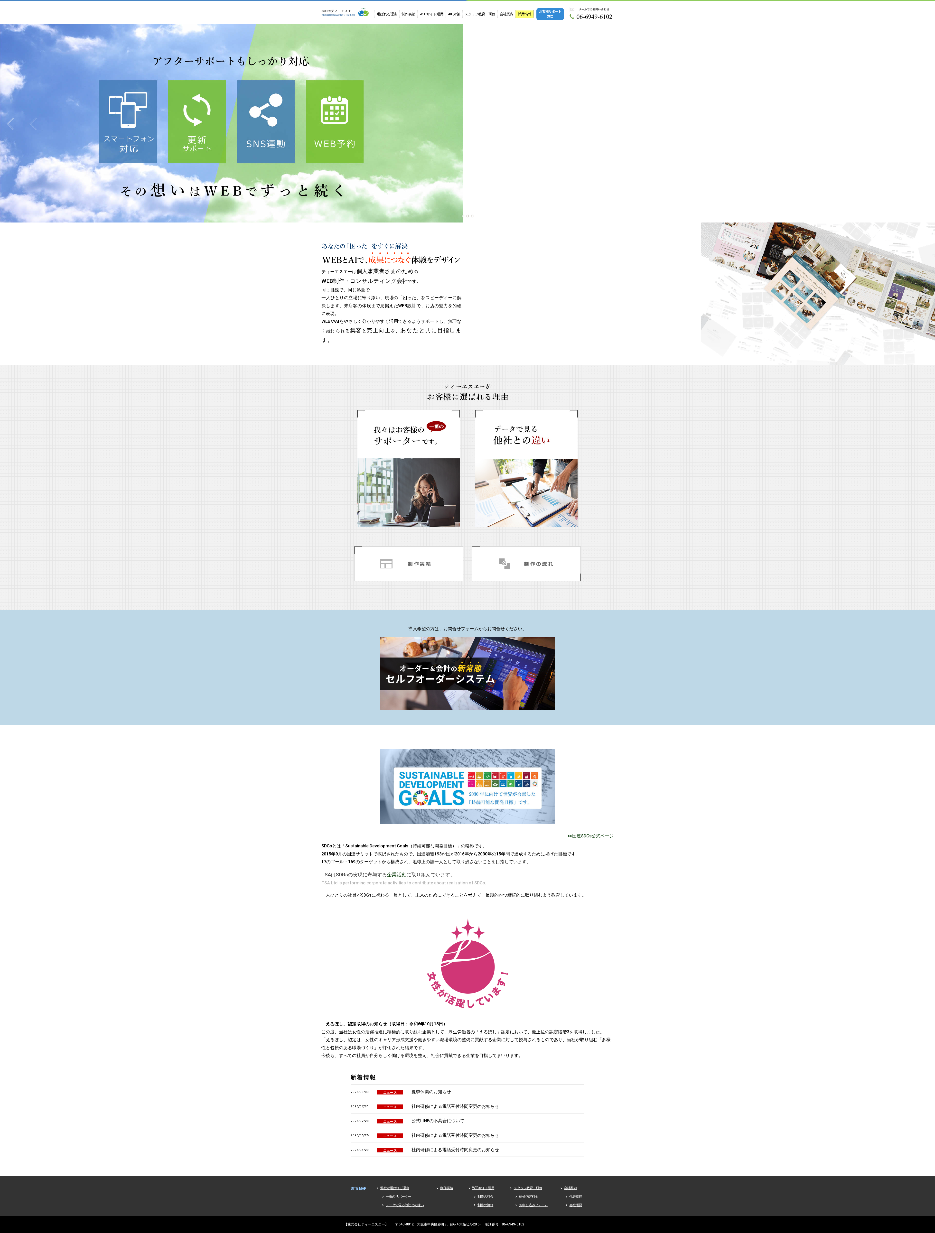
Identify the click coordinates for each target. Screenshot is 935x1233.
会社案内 (506, 14)
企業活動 (396, 875)
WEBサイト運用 (431, 14)
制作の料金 (485, 1196)
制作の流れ (485, 1205)
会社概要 (575, 1205)
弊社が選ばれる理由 (394, 1188)
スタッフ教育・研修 (480, 14)
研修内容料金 (528, 1196)
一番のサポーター (398, 1196)
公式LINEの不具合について (437, 1120)
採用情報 (524, 14)
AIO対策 (454, 14)
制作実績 (408, 14)
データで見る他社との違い (405, 1205)
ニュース (390, 1092)
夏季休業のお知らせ (431, 1091)
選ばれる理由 (387, 14)
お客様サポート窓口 (550, 14)
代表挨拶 (575, 1196)
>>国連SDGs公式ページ (591, 835)
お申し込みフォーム (533, 1205)
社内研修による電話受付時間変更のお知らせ (455, 1106)
